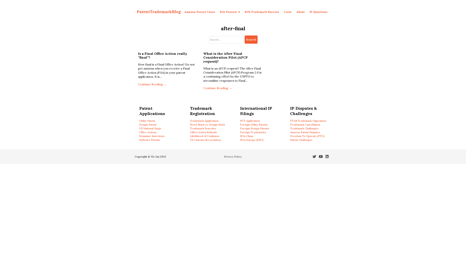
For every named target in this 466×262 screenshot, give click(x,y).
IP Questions (318, 12)
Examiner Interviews (152, 136)
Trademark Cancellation (305, 124)
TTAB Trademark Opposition (308, 120)
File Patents (228, 12)
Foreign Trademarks (253, 132)
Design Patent (147, 124)
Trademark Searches (203, 128)
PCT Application (250, 120)
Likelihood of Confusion (204, 136)
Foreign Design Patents (254, 128)
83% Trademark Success (262, 12)
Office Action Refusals (203, 132)
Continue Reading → (152, 84)
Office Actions (148, 132)
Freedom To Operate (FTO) (307, 136)
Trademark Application (204, 120)
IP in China (246, 136)
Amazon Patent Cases (199, 12)
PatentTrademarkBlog (159, 11)
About (300, 12)
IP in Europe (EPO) (251, 140)
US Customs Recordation (205, 140)
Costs (288, 12)
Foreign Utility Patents (254, 124)
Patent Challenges (301, 140)
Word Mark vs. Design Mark (207, 124)
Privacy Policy (233, 156)
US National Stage (150, 128)
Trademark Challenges (304, 128)
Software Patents (149, 140)
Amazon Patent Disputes (305, 132)
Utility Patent (147, 120)
